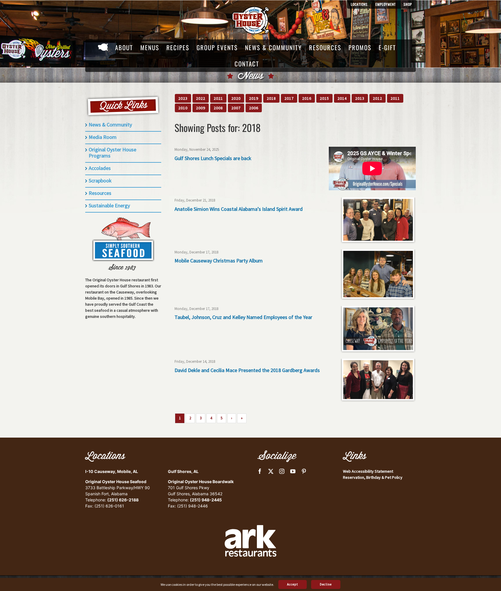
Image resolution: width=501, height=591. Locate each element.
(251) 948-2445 (206, 499)
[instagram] (281, 471)
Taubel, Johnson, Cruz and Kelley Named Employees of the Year (243, 317)
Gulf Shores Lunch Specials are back (213, 158)
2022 (200, 98)
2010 (183, 107)
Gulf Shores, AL (183, 471)
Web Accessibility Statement (368, 471)
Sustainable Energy (109, 205)
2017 (289, 98)
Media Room (103, 137)
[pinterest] (303, 471)
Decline (326, 584)
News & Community (110, 124)
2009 (200, 107)
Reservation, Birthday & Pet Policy (372, 477)
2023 (183, 98)
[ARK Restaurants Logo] (250, 515)
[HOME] (103, 47)
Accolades (100, 168)
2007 (236, 107)
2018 (271, 98)
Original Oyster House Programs (112, 152)
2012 (377, 98)
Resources (100, 193)
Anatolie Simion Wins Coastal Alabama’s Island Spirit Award (239, 209)
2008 (218, 107)
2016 (306, 98)
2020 (236, 98)
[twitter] (270, 471)
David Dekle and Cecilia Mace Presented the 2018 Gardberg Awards (247, 370)
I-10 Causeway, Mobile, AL (111, 471)
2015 (324, 98)
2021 (218, 98)
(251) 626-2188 (123, 499)
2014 (342, 98)
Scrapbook (100, 180)
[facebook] (259, 471)
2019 (253, 98)
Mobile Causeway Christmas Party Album (219, 260)
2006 (253, 107)
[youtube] (292, 471)
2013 (359, 98)
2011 (395, 98)
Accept (292, 584)
